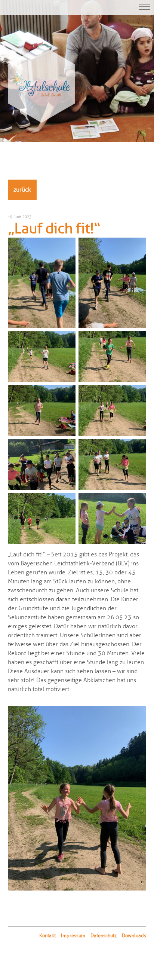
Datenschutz (103, 936)
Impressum (73, 936)
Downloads (134, 936)
